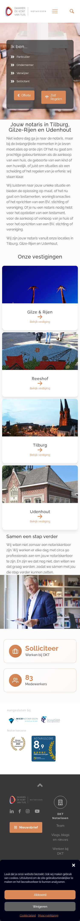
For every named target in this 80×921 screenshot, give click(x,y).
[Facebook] (19, 811)
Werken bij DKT (60, 851)
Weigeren (40, 907)
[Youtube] (37, 811)
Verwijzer (23, 73)
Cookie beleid (28, 915)
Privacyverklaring (48, 915)
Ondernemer (25, 65)
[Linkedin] (12, 811)
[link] (23, 720)
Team (60, 826)
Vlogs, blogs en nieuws (60, 837)
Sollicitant (23, 81)
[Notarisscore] (18, 744)
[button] (73, 865)
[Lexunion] (57, 719)
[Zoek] (72, 11)
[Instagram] (27, 811)
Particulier (23, 56)
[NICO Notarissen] (23, 720)
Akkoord (40, 895)
